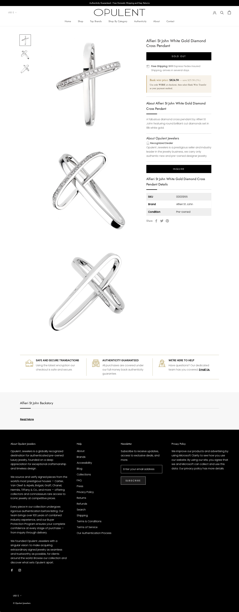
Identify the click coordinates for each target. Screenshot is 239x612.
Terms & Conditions (89, 521)
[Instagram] (19, 570)
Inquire (179, 169)
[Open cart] (229, 12)
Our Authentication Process (94, 533)
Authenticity (140, 21)
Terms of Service (87, 527)
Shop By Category (117, 21)
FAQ (79, 480)
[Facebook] (156, 220)
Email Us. (204, 369)
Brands (81, 457)
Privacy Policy (85, 492)
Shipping (82, 515)
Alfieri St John (184, 204)
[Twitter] (161, 220)
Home (68, 21)
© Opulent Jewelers (21, 603)
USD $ (11, 12)
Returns (81, 498)
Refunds (82, 504)
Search (81, 509)
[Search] (222, 12)
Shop (80, 21)
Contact (170, 21)
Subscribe (133, 480)
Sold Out (179, 56)
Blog (79, 469)
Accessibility (84, 463)
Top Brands (96, 21)
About (156, 21)
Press (80, 486)
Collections (84, 474)
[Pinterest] (167, 220)
